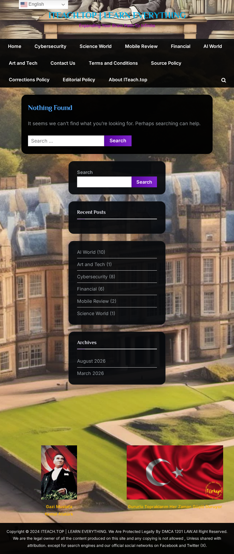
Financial (180, 46)
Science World (96, 46)
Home (14, 46)
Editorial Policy (79, 79)
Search (85, 172)
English (35, 4)
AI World (212, 46)
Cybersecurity (50, 46)
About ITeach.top (128, 79)
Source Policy (166, 63)
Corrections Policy (29, 79)
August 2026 (91, 361)
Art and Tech (23, 63)
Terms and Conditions (113, 63)
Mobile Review (141, 46)
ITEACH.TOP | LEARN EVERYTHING (117, 15)
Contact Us (63, 63)
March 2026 (90, 373)
